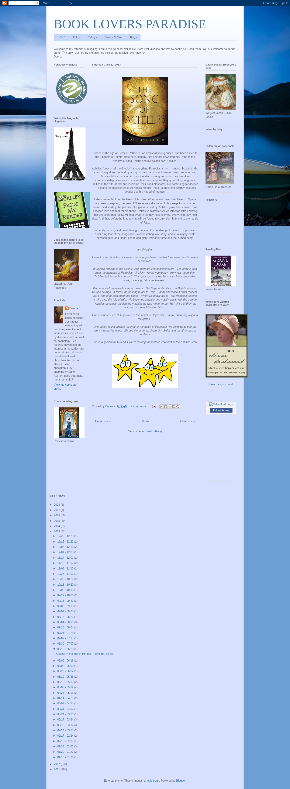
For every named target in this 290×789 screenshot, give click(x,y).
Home (145, 421)
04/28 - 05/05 (65, 692)
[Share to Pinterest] (178, 406)
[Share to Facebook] (174, 406)
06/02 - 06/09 (65, 665)
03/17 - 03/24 (65, 719)
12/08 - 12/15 (65, 546)
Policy (76, 37)
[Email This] (161, 406)
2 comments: (139, 406)
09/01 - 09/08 (65, 611)
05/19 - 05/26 (65, 676)
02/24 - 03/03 (65, 730)
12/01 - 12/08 (65, 552)
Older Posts (187, 421)
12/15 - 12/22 (65, 541)
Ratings (92, 37)
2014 (57, 526)
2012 (57, 764)
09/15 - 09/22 (65, 600)
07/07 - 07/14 (65, 638)
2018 (57, 504)
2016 (57, 515)
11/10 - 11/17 (65, 563)
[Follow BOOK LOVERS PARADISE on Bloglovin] (70, 179)
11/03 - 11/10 (65, 568)
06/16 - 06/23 (65, 649)
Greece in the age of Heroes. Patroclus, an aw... (85, 653)
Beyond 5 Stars (113, 37)
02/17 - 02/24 (65, 735)
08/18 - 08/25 (65, 616)
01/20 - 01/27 (65, 751)
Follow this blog (221, 410)
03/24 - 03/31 (65, 714)
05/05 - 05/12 (65, 687)
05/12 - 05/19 (65, 682)
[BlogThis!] (165, 406)
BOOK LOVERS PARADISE (130, 24)
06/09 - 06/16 (65, 660)
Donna (73, 308)
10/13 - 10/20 (65, 584)
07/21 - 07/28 (65, 633)
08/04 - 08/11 (65, 622)
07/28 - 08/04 (65, 627)
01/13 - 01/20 (65, 757)
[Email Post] (154, 406)
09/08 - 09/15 (65, 606)
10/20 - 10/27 (65, 579)
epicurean (153, 780)
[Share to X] (170, 406)
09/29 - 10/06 (65, 595)
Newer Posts (103, 421)
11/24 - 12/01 (65, 557)
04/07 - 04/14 (65, 703)
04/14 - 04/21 (65, 698)
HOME (61, 37)
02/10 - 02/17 (65, 741)
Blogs (133, 37)
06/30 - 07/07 (65, 643)
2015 (57, 520)
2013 (57, 531)
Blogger (180, 780)
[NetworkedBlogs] (221, 404)
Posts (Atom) (153, 431)
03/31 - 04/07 (65, 709)
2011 (57, 769)
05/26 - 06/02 (65, 671)
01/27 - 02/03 (65, 746)
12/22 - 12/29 (65, 536)
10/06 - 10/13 (65, 590)
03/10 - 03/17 (65, 725)
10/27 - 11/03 (65, 573)
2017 (57, 510)
